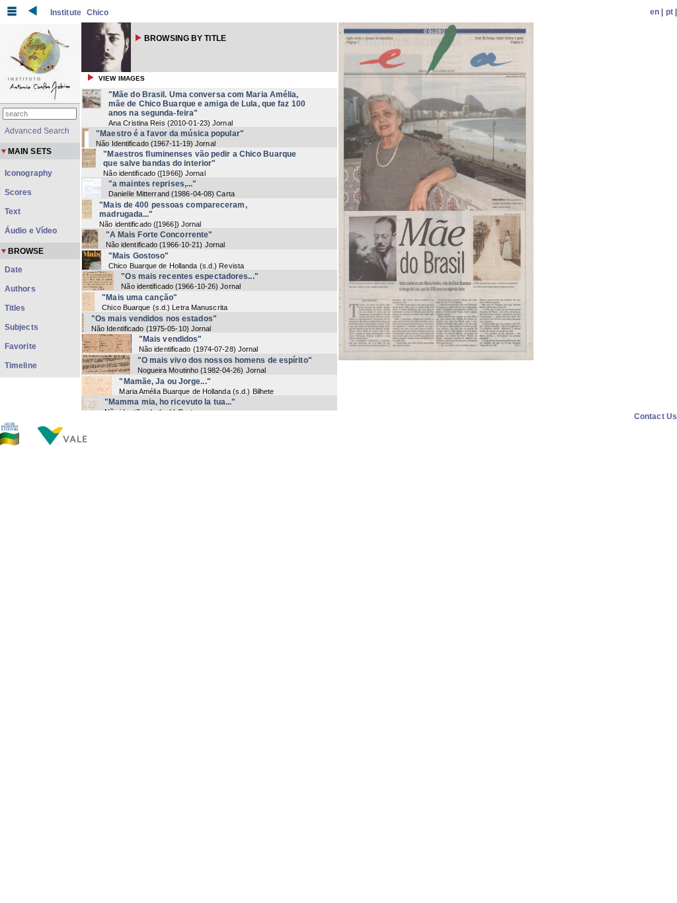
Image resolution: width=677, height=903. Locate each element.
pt (669, 12)
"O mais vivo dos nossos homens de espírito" (225, 360)
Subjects (21, 327)
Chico (98, 12)
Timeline (21, 365)
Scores (18, 192)
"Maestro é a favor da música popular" (170, 133)
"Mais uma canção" (139, 297)
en (654, 12)
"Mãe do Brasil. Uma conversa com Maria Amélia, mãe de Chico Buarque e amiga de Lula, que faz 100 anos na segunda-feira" (206, 104)
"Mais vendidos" (170, 339)
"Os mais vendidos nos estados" (154, 318)
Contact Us (655, 416)
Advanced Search (37, 131)
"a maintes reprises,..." (152, 183)
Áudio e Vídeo (31, 230)
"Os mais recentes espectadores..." (189, 276)
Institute (65, 12)
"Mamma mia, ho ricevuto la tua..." (169, 402)
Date (13, 269)
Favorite (20, 346)
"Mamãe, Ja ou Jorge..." (164, 381)
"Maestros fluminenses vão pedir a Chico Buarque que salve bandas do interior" (199, 158)
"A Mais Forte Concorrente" (159, 234)
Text (12, 211)
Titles (15, 308)
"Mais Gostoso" (138, 255)
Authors (20, 289)
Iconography (28, 173)
